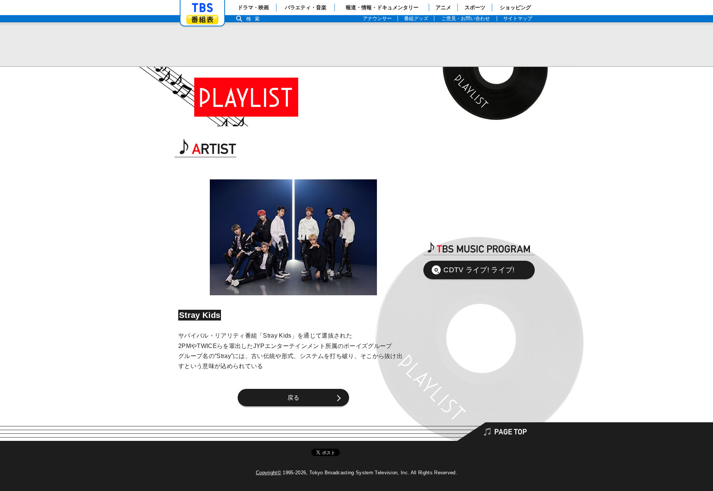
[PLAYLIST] (240, 96)
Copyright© (268, 472)
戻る (293, 397)
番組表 (202, 19)
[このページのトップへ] (356, 431)
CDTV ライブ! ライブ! (478, 270)
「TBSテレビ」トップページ (202, 8)
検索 (254, 19)
